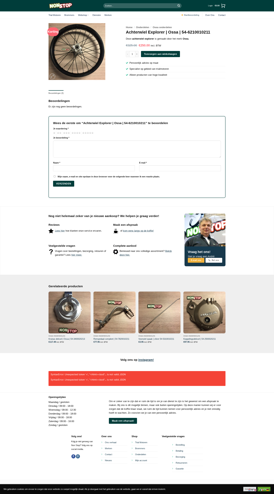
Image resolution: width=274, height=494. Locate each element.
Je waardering (61, 128)
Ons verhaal (110, 442)
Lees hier (60, 230)
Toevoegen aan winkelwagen (160, 54)
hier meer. (76, 255)
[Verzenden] (178, 5)
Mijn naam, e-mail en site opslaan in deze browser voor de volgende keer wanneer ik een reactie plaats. (109, 176)
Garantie (180, 468)
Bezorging (180, 457)
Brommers (69, 15)
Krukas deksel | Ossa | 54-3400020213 (67, 339)
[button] (210, 5)
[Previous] (49, 320)
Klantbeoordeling (191, 15)
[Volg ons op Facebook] (73, 456)
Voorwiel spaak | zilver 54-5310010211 (156, 339)
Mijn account (141, 460)
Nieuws (108, 460)
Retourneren (181, 463)
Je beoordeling (61, 137)
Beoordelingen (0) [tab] (56, 93)
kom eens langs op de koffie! (138, 230)
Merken (108, 15)
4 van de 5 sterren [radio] (76, 133)
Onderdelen (142, 27)
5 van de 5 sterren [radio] (87, 133)
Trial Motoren (55, 15)
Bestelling (180, 445)
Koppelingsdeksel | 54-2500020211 (199, 339)
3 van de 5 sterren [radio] (66, 133)
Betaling (179, 451)
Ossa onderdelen (162, 27)
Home (129, 27)
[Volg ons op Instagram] (78, 456)
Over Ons (209, 15)
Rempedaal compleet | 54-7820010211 (111, 339)
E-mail (143, 162)
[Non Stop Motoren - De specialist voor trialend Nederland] (61, 6)
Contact (221, 15)
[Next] (225, 320)
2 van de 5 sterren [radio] (59, 133)
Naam (56, 162)
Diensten (96, 15)
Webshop (82, 15)
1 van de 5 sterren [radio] (53, 133)
